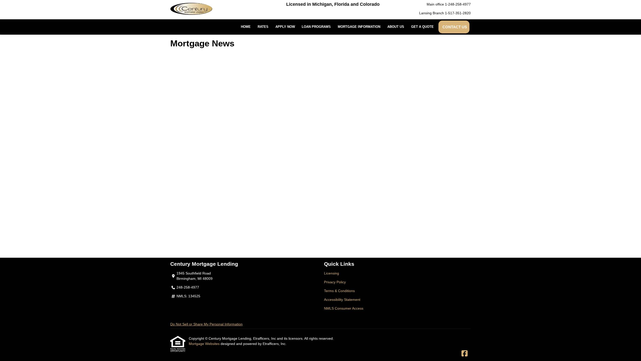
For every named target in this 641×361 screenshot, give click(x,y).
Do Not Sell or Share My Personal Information (206, 324)
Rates (263, 27)
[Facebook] (464, 353)
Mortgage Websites (205, 344)
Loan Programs (316, 27)
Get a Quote (422, 27)
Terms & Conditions (339, 291)
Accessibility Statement (342, 300)
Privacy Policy (335, 282)
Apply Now (285, 27)
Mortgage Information (359, 27)
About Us (395, 27)
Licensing (331, 273)
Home (246, 27)
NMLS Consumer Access (343, 308)
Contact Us (454, 27)
